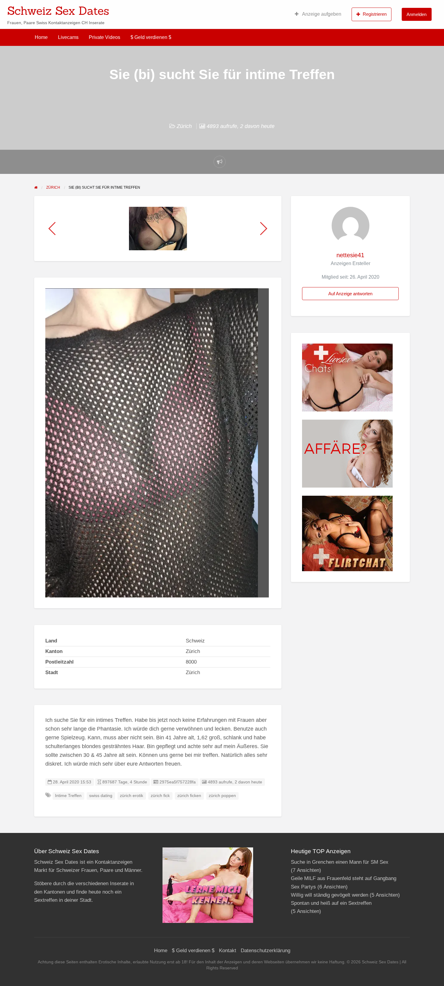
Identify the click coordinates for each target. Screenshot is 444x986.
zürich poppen (222, 795)
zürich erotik (131, 795)
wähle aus (261, 9)
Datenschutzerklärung (265, 950)
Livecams (68, 37)
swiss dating (100, 795)
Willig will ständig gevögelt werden (329, 895)
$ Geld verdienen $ (150, 37)
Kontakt (227, 950)
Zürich (184, 126)
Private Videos (104, 37)
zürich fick (160, 795)
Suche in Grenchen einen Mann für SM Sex (339, 862)
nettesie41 (350, 255)
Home (41, 37)
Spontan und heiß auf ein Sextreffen (331, 903)
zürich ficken (189, 795)
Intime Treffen (68, 795)
